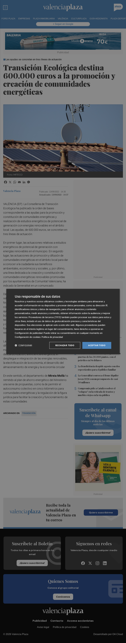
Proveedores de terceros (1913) (45, 317)
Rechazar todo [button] (64, 345)
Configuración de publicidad (29, 333)
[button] (23, 345)
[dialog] (63, 321)
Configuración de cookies (28, 337)
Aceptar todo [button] (96, 345)
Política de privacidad (52, 337)
